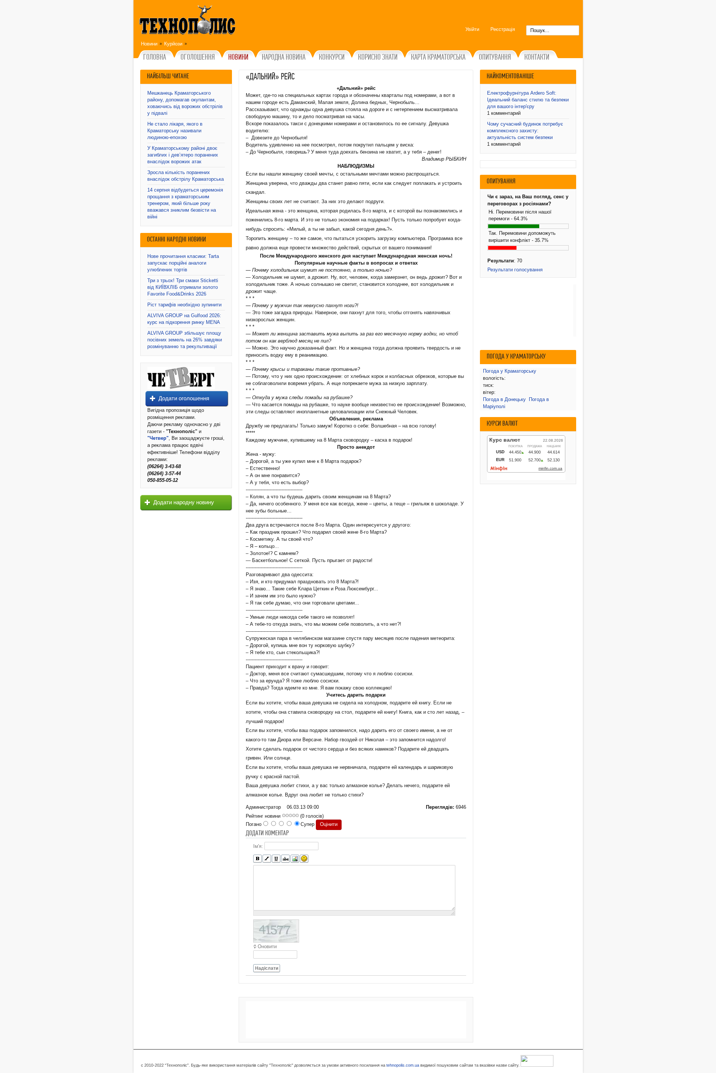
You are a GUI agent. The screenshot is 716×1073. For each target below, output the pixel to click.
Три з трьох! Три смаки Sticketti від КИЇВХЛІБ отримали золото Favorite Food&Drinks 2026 (182, 287)
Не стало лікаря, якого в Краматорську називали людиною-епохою (174, 130)
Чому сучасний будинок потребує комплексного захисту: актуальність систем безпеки (525, 130)
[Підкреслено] (276, 859)
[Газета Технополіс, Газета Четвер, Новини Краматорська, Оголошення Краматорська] (188, 21)
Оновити (267, 946)
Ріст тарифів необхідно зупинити (184, 304)
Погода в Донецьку (504, 399)
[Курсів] (267, 859)
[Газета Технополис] (181, 387)
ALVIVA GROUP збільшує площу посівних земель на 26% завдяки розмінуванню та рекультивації (184, 339)
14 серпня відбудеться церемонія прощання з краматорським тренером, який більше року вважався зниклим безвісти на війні (185, 203)
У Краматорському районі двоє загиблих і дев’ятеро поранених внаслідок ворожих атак (182, 154)
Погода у (509, 371)
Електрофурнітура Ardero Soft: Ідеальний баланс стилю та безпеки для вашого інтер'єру (528, 99)
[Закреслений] (285, 859)
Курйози (173, 44)
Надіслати (266, 968)
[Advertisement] (356, 1019)
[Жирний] (257, 859)
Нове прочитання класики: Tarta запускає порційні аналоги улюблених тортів (183, 262)
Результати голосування (515, 269)
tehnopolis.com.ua (402, 1065)
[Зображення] (295, 859)
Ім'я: (258, 846)
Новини (149, 44)
